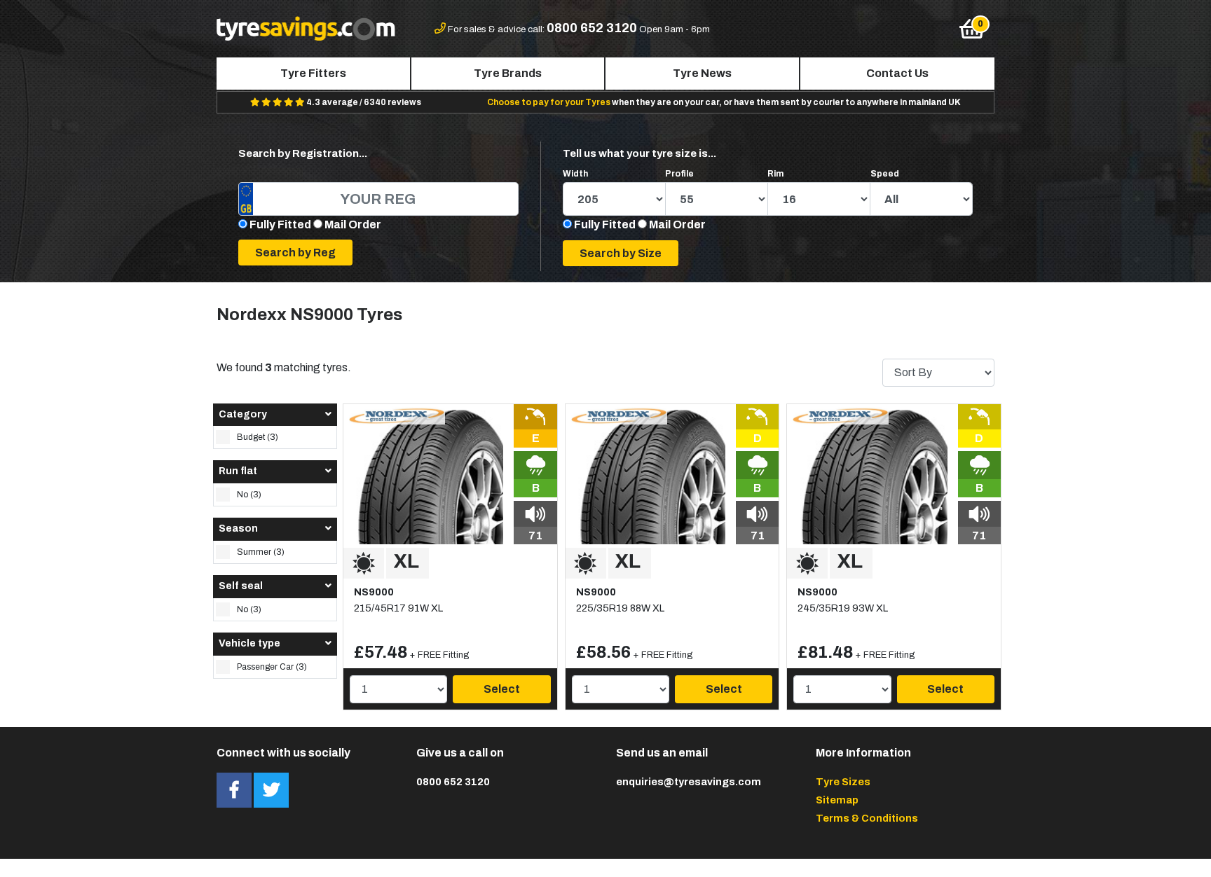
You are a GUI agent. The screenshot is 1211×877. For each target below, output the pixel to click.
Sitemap (837, 800)
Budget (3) (257, 437)
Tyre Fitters (313, 73)
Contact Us (897, 73)
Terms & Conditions (867, 818)
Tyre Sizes (843, 781)
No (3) (249, 494)
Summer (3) (261, 552)
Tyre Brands (508, 73)
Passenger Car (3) (272, 667)
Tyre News (702, 73)
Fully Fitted (280, 224)
